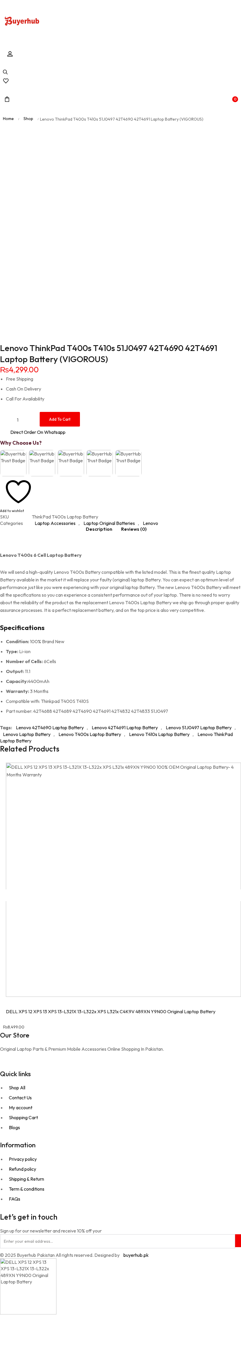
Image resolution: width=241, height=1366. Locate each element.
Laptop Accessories (55, 523)
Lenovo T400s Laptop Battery (89, 734)
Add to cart (60, 419)
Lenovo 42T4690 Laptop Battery (50, 727)
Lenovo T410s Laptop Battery (159, 734)
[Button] (22, 22)
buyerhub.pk (136, 1255)
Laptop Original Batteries (109, 523)
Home (8, 118)
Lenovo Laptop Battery (27, 734)
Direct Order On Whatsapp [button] (38, 432)
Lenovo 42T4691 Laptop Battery (125, 727)
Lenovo (150, 523)
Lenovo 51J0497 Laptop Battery (199, 727)
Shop (28, 118)
